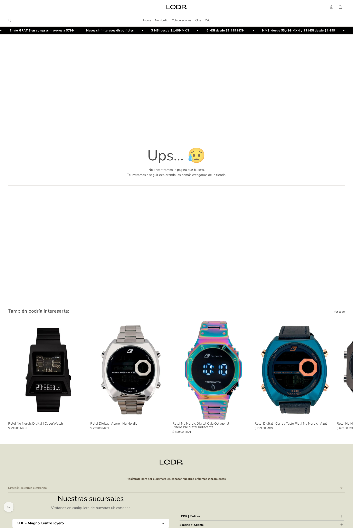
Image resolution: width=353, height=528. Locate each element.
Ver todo (339, 312)
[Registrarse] (341, 487)
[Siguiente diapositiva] (340, 376)
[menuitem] (147, 20)
